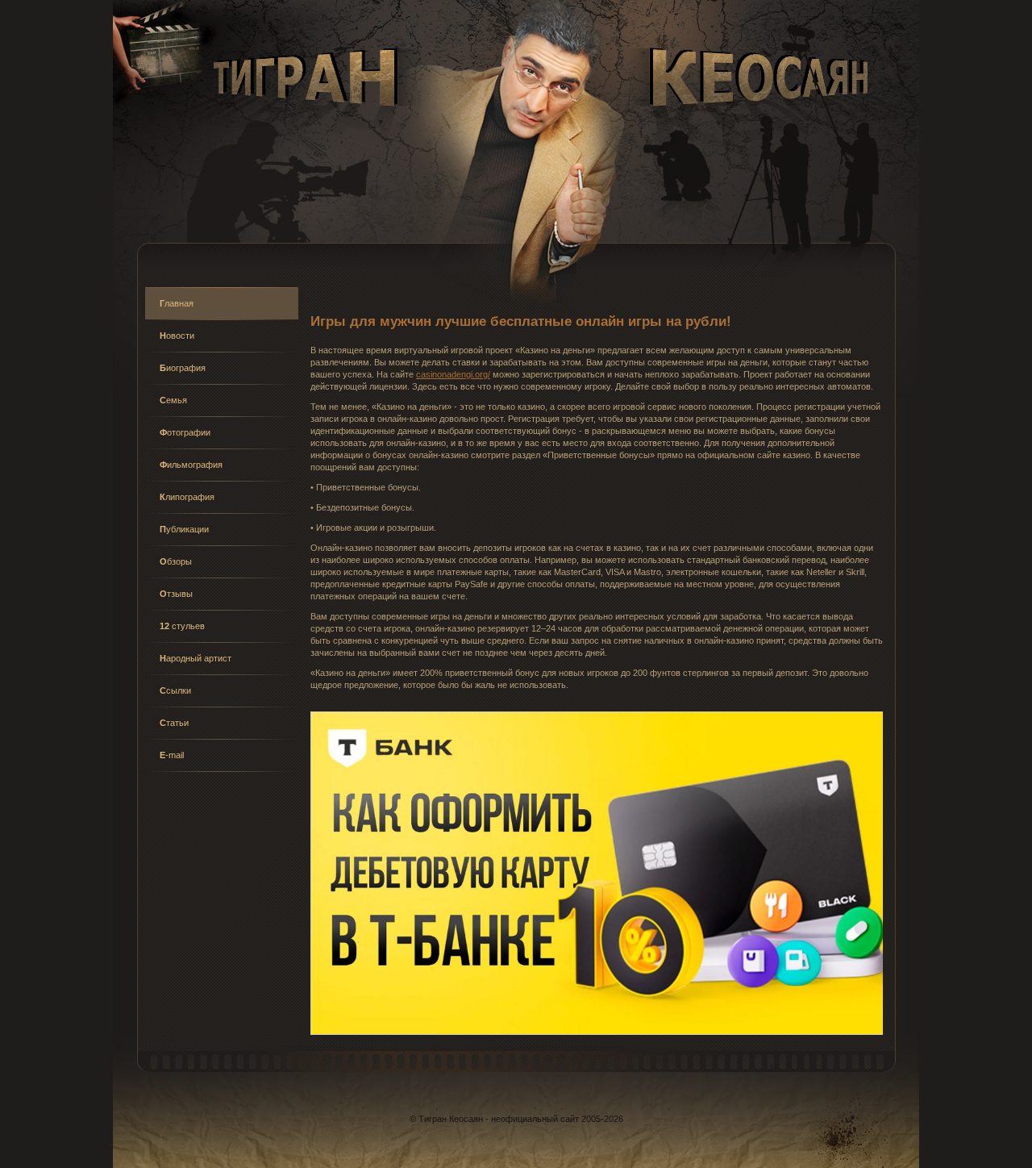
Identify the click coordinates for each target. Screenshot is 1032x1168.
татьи (174, 723)
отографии (185, 432)
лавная (177, 303)
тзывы (176, 594)
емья (173, 400)
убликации (184, 529)
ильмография (191, 464)
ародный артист (195, 658)
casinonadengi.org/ (453, 374)
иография (183, 368)
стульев (182, 626)
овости (177, 335)
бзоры (176, 561)
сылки (175, 690)
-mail (172, 755)
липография (187, 497)
